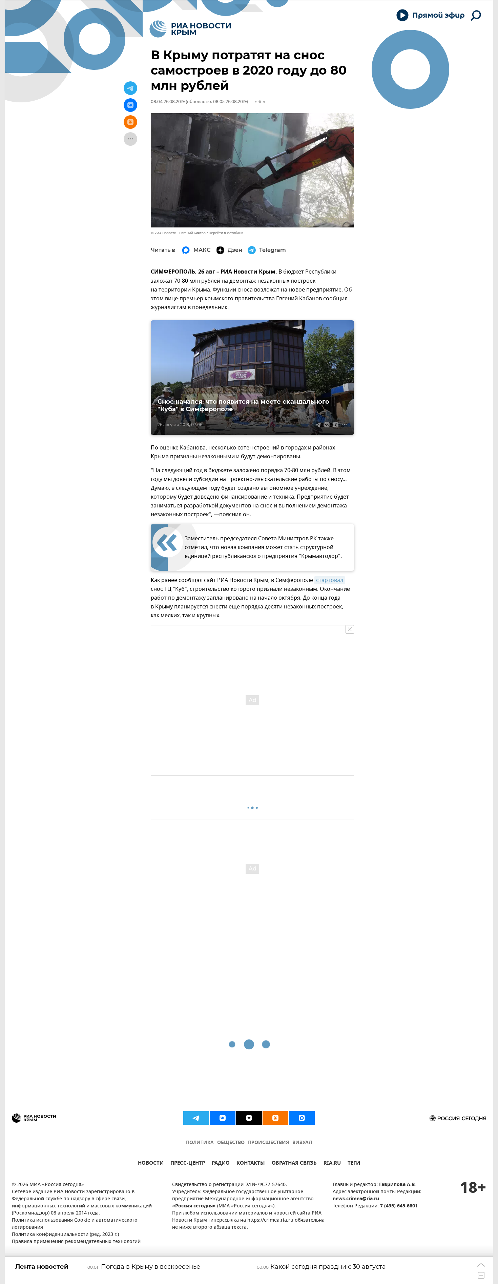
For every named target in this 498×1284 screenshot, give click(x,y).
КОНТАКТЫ (250, 1164)
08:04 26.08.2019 (168, 101)
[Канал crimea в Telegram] (196, 1118)
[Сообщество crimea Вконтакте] (222, 1118)
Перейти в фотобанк (226, 233)
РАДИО (221, 1164)
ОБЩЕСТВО (231, 1143)
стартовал (329, 580)
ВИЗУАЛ (302, 1143)
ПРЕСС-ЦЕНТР (187, 1164)
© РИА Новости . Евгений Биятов (178, 233)
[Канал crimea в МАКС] (302, 1118)
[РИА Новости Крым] (190, 29)
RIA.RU (332, 1164)
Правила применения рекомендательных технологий (76, 1242)
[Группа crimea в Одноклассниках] (275, 1118)
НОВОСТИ (151, 1164)
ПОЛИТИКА (200, 1143)
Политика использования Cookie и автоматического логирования (75, 1224)
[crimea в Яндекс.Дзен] (249, 1118)
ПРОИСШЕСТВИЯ (268, 1143)
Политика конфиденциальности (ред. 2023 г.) (65, 1235)
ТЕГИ (354, 1164)
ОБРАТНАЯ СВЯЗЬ (294, 1164)
